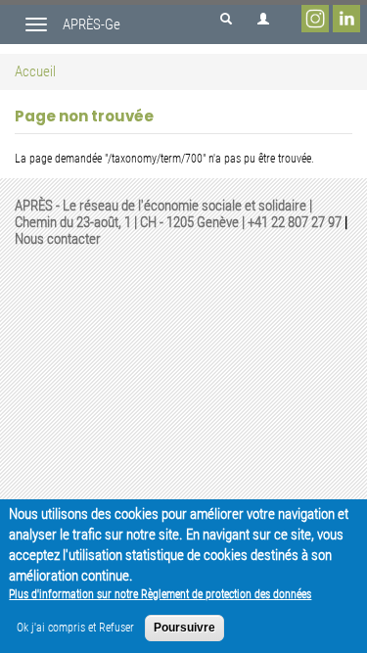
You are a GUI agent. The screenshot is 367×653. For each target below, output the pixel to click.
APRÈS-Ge (91, 24)
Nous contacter (58, 239)
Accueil (35, 71)
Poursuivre (184, 627)
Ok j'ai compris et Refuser (75, 627)
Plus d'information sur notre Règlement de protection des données (160, 594)
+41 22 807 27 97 (295, 222)
